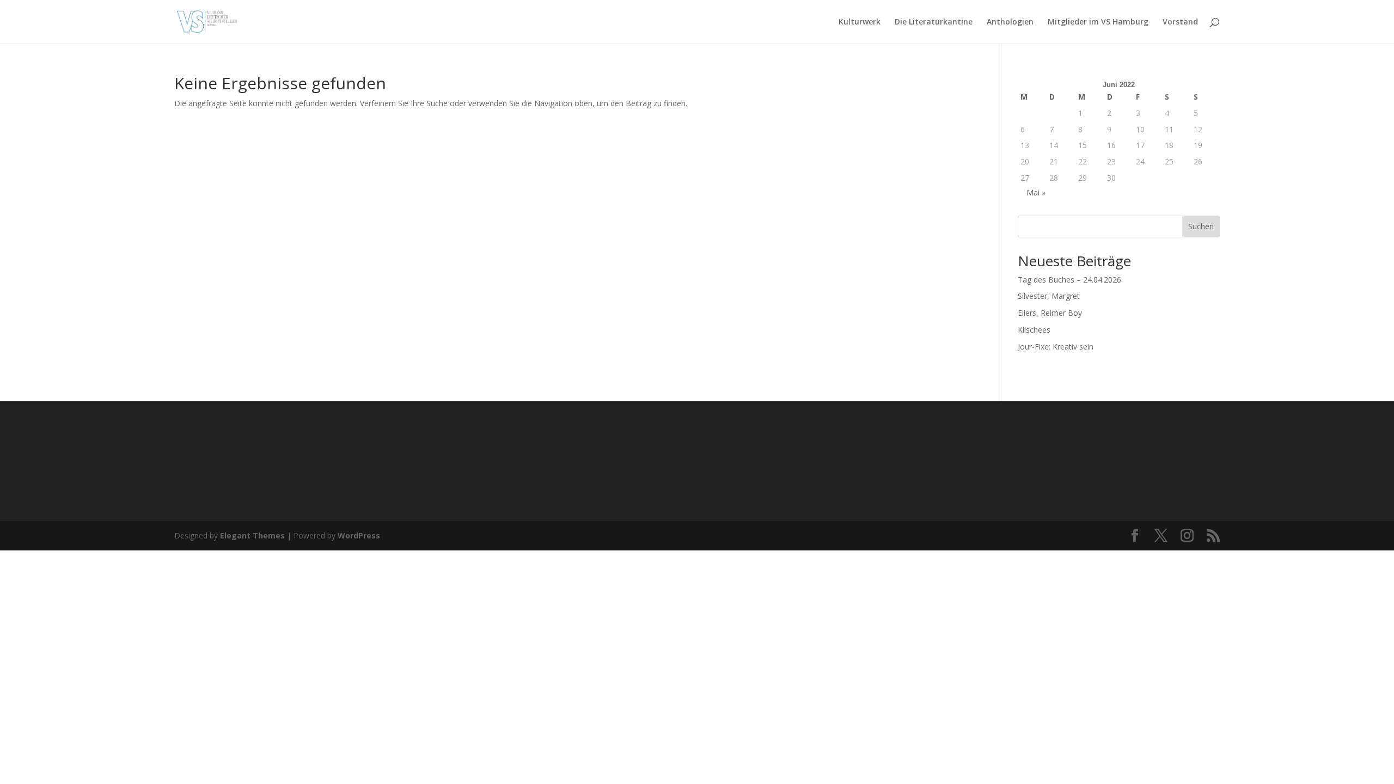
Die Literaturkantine (934, 22)
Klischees (1034, 329)
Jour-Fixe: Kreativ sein (1055, 346)
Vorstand (1180, 22)
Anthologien (1010, 22)
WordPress (359, 535)
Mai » (1036, 192)
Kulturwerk (860, 22)
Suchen (1201, 226)
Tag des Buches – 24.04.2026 (1069, 279)
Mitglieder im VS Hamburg (1098, 22)
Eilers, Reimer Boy (1050, 313)
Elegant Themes (252, 535)
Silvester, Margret (1049, 296)
